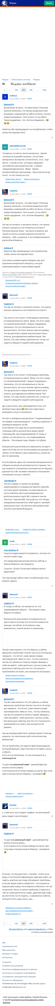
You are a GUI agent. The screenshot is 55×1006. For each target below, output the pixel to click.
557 (23, 90)
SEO (4, 942)
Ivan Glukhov (10, 550)
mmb (12, 541)
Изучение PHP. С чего (13, 280)
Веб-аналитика (8, 950)
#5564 (29, 298)
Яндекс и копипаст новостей (16, 182)
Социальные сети (9, 946)
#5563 (29, 194)
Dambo (13, 805)
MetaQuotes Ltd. (19, 987)
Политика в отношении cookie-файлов (19, 973)
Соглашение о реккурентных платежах (19, 976)
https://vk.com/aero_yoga (11, 274)
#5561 (29, 98)
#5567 (29, 597)
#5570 (29, 827)
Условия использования (12, 965)
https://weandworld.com (24, 277)
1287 (44, 90)
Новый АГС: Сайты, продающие (34, 529)
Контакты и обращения (12, 980)
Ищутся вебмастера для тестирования (20, 911)
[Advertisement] (27, 14)
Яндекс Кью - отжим (13, 529)
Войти (49, 3)
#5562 (29, 149)
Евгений (8, 104)
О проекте (6, 962)
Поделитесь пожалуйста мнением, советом (22, 283)
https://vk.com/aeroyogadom (21, 272)
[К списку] (8, 84)
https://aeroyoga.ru (45, 274)
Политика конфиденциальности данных (19, 969)
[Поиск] (41, 4)
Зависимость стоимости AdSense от (19, 908)
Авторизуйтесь (16, 929)
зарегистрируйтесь (37, 929)
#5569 (29, 808)
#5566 (29, 544)
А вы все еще (10, 793)
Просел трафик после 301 (15, 796)
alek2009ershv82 (18, 145)
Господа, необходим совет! (16, 286)
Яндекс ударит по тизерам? (16, 675)
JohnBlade (9, 480)
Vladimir (14, 190)
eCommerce (7, 957)
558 (30, 90)
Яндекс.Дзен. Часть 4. (13, 179)
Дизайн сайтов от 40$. (14, 914)
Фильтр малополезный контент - (18, 532)
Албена (13, 95)
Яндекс (37, 79)
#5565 (29, 366)
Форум (5, 79)
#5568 (29, 693)
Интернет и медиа (10, 953)
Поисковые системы (21, 79)
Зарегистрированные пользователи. (19, 678)
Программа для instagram (15, 681)
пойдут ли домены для (25, 793)
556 (16, 90)
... (10, 90)
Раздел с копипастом (31, 179)
